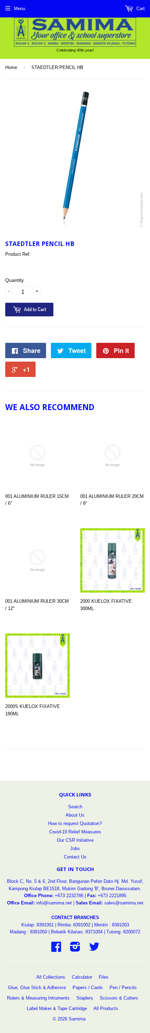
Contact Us (75, 856)
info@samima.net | (56, 902)
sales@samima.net (123, 902)
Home (11, 67)
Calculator (82, 977)
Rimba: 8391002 (74, 924)
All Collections (50, 977)
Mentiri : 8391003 (111, 924)
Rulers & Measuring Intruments (38, 998)
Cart (140, 8)
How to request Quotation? (75, 823)
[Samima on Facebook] (56, 949)
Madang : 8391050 (28, 931)
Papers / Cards (88, 987)
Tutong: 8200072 (123, 931)
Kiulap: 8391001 (38, 924)
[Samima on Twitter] (94, 949)
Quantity (14, 280)
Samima (77, 1019)
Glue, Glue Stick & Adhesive (37, 987)
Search (75, 806)
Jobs (75, 848)
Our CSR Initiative (75, 840)
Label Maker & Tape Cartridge (57, 1008)
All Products (105, 1008)
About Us (75, 815)
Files (103, 977)
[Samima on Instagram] (75, 949)
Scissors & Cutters (119, 998)
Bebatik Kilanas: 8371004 (77, 931)
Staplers (84, 998)
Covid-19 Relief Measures (75, 831)
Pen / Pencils (123, 987)
